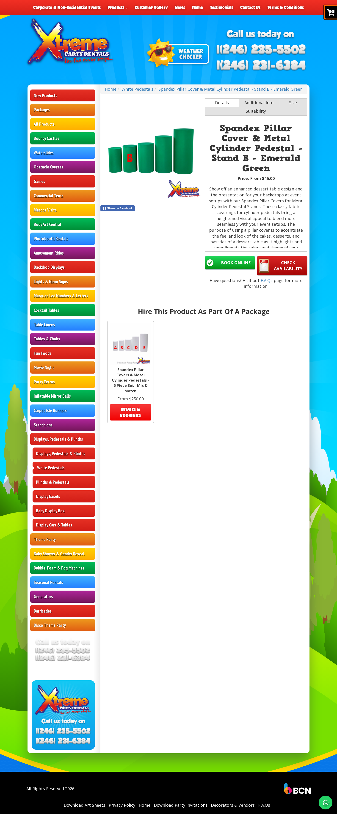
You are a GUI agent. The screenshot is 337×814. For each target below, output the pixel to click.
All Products (44, 124)
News (180, 7)
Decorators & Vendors (233, 805)
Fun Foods (42, 353)
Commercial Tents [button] (49, 196)
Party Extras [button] (44, 382)
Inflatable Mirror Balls (52, 396)
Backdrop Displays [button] (49, 267)
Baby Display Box (50, 511)
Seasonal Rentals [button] (48, 582)
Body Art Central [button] (47, 224)
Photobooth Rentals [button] (51, 238)
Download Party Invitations (180, 805)
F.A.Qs (267, 280)
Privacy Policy (122, 805)
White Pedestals (51, 468)
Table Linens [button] (44, 325)
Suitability (256, 111)
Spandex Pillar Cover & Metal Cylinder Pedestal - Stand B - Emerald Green (230, 89)
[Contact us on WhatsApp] (325, 802)
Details (222, 102)
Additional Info (258, 102)
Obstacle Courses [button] (48, 167)
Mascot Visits (45, 210)
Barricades (43, 611)
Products (116, 7)
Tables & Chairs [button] (47, 339)
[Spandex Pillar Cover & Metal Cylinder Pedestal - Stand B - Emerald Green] (151, 149)
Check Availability (288, 265)
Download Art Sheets (84, 805)
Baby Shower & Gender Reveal (59, 554)
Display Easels (48, 496)
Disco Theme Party (50, 625)
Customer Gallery (151, 7)
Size (293, 102)
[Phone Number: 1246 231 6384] (261, 66)
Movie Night (44, 367)
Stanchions (43, 425)
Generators (43, 597)
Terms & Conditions (286, 7)
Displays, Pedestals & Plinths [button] (58, 439)
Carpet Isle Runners (50, 410)
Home (197, 7)
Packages (42, 110)
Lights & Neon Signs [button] (51, 282)
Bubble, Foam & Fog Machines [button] (59, 568)
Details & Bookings (130, 412)
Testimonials (221, 7)
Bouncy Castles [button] (46, 138)
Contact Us (250, 7)
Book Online (236, 262)
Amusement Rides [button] (49, 253)
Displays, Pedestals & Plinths (60, 453)
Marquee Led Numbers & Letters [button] (61, 296)
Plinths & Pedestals (52, 482)
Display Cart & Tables (54, 525)
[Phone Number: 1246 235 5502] (261, 50)
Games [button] (39, 181)
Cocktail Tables (46, 310)
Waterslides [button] (44, 153)
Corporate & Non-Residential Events (67, 7)
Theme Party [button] (45, 539)
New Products (45, 95)
